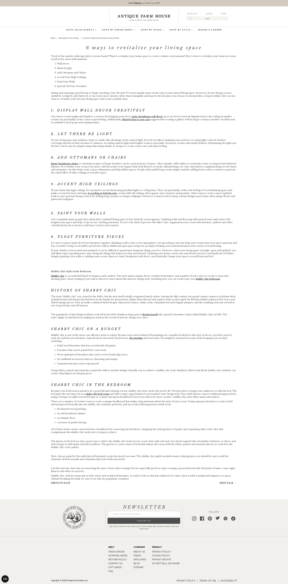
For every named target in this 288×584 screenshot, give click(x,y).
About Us (139, 551)
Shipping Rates (118, 555)
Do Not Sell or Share (166, 563)
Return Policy (117, 559)
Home (53, 38)
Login (209, 14)
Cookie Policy (161, 555)
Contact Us (115, 563)
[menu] (144, 30)
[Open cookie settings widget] (5, 578)
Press (137, 555)
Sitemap (139, 567)
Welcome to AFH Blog (68, 38)
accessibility (228, 580)
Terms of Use (208, 580)
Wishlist (193, 14)
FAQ (110, 571)
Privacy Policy (161, 551)
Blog (137, 563)
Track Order (116, 551)
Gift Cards (115, 567)
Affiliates (140, 559)
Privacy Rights (161, 559)
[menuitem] (80, 30)
